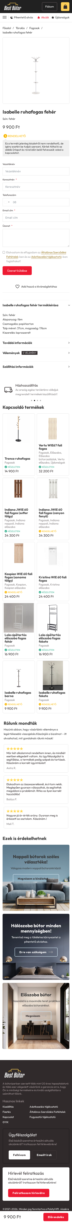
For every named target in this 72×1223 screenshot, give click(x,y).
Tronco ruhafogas (17, 458)
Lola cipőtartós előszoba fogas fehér (16, 638)
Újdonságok (58, 462)
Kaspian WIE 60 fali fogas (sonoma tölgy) (18, 577)
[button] (64, 42)
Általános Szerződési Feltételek (48, 1112)
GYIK (5, 1122)
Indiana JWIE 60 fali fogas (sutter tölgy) (16, 513)
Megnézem (33, 1016)
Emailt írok (44, 1155)
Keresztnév (9, 179)
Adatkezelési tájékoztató (46, 256)
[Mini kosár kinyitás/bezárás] (66, 6)
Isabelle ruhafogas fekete (52, 694)
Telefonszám (9, 195)
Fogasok (34, 28)
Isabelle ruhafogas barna (18, 694)
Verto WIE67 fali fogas (50, 446)
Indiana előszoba (14, 525)
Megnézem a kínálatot (33, 878)
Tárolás (20, 28)
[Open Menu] (5, 17)
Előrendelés (56, 1217)
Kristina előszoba (49, 586)
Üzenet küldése (17, 270)
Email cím (8, 210)
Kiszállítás (8, 1106)
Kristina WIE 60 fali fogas (52, 578)
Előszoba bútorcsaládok (47, 457)
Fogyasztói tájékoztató (43, 1117)
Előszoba (55, 452)
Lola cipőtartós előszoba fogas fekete (50, 638)
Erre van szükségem (33, 952)
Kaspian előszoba (15, 588)
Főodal (7, 28)
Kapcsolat (8, 1117)
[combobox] (7, 202)
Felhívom (19, 1155)
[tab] (31, 400)
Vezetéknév (9, 164)
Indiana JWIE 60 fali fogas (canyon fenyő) (51, 513)
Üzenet (6, 226)
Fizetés (7, 1112)
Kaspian (21, 584)
